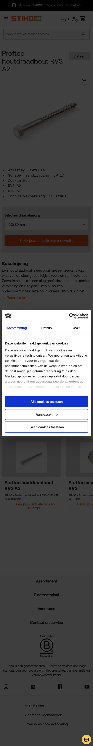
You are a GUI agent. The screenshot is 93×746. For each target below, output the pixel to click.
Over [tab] (76, 328)
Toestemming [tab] (16, 328)
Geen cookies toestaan (46, 427)
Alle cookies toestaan (46, 401)
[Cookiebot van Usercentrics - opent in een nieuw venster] (69, 316)
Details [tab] (46, 328)
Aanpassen (44, 414)
